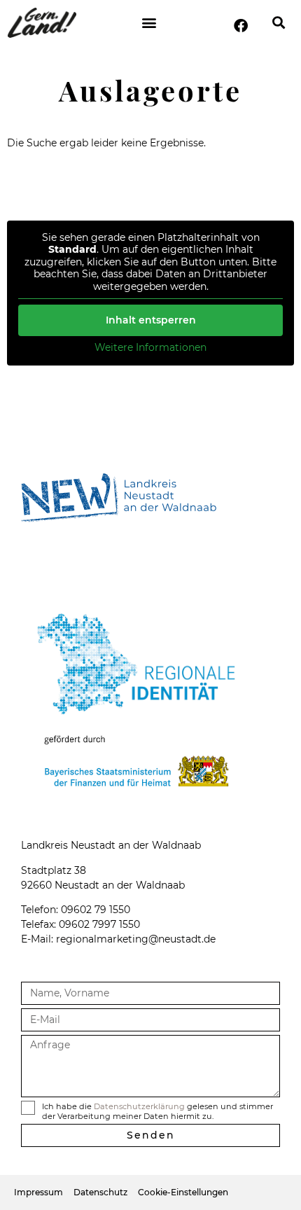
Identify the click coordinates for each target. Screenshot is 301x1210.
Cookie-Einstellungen (183, 1192)
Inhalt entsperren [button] (151, 320)
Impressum (38, 1192)
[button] (148, 22)
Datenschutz (100, 1192)
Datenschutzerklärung (139, 1106)
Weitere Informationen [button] (150, 348)
